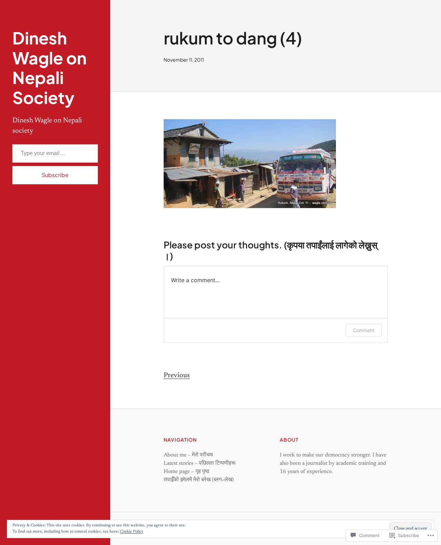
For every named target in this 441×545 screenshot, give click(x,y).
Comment (364, 330)
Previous (177, 375)
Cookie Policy (131, 531)
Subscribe (55, 174)
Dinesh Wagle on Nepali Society (49, 67)
